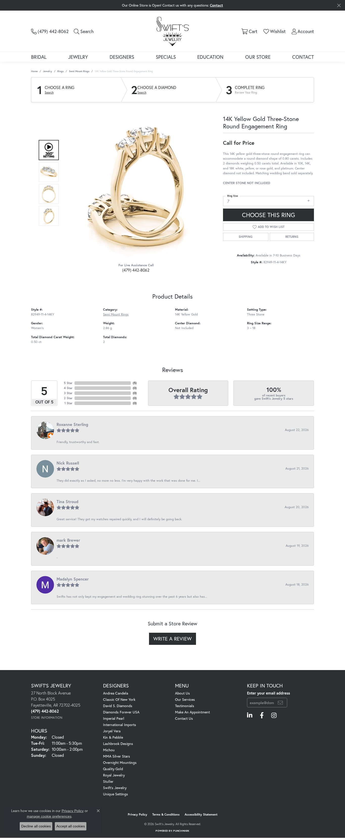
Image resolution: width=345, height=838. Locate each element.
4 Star (68, 388)
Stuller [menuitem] (108, 781)
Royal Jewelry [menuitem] (114, 775)
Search (49, 92)
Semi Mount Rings (79, 71)
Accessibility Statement (201, 814)
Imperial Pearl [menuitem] (113, 718)
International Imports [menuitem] (119, 724)
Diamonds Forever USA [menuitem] (121, 712)
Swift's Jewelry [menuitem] (115, 787)
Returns (291, 237)
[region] (134, 183)
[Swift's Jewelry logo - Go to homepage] (173, 31)
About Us (182, 693)
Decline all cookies (36, 826)
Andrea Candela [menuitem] (115, 693)
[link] (50, 31)
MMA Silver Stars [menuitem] (116, 756)
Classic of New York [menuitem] (119, 699)
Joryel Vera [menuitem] (111, 731)
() (135, 383)
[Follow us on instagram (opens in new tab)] (274, 715)
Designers (122, 57)
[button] (84, 31)
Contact (303, 57)
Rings (60, 71)
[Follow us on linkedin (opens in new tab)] (249, 715)
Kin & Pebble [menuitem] (113, 737)
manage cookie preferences (49, 816)
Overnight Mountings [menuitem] (120, 762)
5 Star (68, 383)
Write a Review (172, 638)
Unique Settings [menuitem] (115, 794)
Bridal (38, 57)
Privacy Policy (137, 814)
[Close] (339, 5)
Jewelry (78, 57)
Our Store (257, 57)
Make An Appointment (192, 712)
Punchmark (181, 830)
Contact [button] (216, 5)
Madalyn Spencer (73, 579)
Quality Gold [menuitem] (113, 768)
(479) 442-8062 (136, 270)
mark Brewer (68, 540)
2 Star (68, 398)
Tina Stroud (67, 501)
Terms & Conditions (166, 814)
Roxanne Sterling (72, 424)
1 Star (68, 403)
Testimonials (184, 705)
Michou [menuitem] (109, 749)
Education (210, 57)
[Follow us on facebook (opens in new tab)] (261, 715)
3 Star (68, 393)
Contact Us (184, 718)
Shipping (246, 237)
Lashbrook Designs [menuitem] (118, 743)
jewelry (47, 71)
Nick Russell (68, 463)
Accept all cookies (70, 826)
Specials (166, 57)
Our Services (185, 699)
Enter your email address (268, 693)
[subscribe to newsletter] (280, 702)
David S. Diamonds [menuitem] (117, 705)
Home (34, 71)
